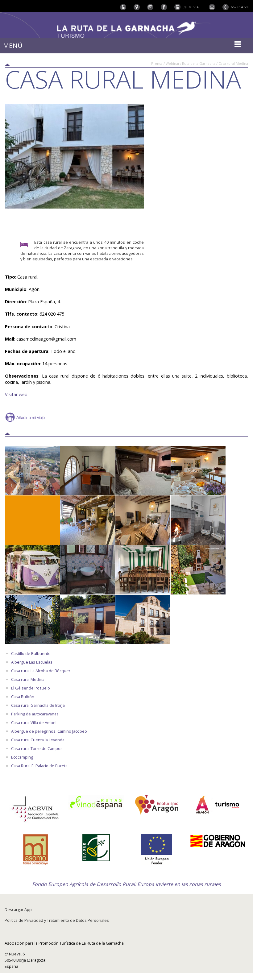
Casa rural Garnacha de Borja (38, 705)
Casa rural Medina (27, 679)
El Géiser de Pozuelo (30, 688)
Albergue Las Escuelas (31, 662)
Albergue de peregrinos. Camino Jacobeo (49, 731)
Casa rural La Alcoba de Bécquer (40, 670)
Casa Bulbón (22, 696)
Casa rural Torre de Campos (37, 748)
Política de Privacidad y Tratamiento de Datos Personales (57, 920)
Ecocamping (22, 757)
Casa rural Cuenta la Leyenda (37, 740)
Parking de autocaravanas (35, 714)
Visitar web (16, 394)
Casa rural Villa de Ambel (33, 722)
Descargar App (18, 909)
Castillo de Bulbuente (31, 653)
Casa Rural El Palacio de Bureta (39, 765)
